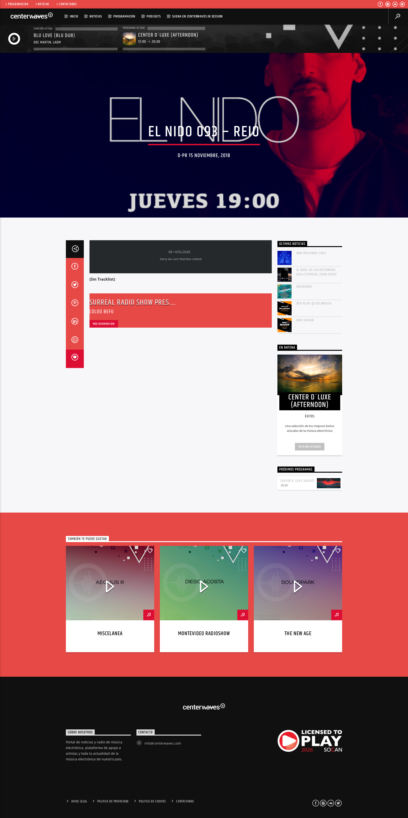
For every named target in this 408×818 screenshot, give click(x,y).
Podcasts (154, 16)
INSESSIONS (304, 286)
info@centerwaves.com (162, 743)
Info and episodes (309, 446)
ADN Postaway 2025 (311, 253)
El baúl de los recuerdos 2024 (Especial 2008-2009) (316, 272)
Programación (18, 4)
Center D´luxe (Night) (297, 481)
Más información (104, 323)
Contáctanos (68, 4)
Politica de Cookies (152, 801)
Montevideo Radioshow (204, 634)
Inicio (74, 16)
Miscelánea (110, 634)
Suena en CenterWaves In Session (197, 16)
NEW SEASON (305, 320)
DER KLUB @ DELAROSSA (314, 303)
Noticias (43, 4)
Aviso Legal (79, 801)
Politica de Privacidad (113, 801)
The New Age (298, 634)
